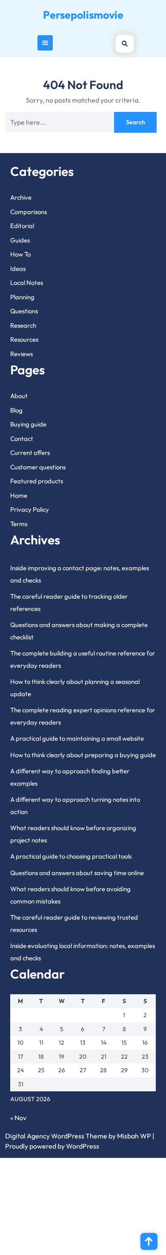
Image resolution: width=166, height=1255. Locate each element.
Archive (20, 197)
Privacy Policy (29, 509)
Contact (21, 439)
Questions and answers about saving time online (77, 873)
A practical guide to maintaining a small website (77, 738)
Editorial (22, 226)
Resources (24, 339)
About (19, 396)
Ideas (18, 269)
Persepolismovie (83, 15)
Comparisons (28, 212)
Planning (22, 297)
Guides (20, 240)
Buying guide (28, 424)
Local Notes (26, 283)
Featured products (36, 481)
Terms (18, 524)
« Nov (18, 1117)
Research (23, 325)
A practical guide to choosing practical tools (71, 856)
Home (18, 495)
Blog (16, 410)
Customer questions (38, 467)
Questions (24, 311)
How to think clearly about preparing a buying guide (83, 755)
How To (20, 254)
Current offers (30, 453)
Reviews (21, 354)
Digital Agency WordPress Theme (56, 1136)
